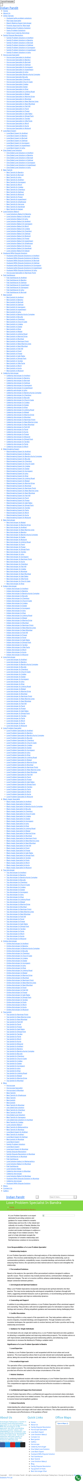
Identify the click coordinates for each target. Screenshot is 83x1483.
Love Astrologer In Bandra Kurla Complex (22, 664)
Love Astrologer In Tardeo (16, 716)
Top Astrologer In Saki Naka (17, 924)
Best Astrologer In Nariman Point (19, 559)
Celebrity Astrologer (11, 373)
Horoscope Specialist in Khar (17, 89)
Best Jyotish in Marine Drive (16, 336)
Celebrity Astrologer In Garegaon (19, 385)
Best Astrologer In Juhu (15, 554)
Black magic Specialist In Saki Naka (19, 853)
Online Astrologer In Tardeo (17, 1000)
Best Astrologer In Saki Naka (17, 576)
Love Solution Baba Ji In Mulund (18, 236)
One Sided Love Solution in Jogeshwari (21, 165)
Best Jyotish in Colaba (14, 324)
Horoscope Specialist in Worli (17, 123)
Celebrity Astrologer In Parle (17, 444)
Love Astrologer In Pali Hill (16, 703)
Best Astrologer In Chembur (17, 564)
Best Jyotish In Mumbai (15, 1139)
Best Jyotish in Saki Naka (15, 356)
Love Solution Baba (13, 1169)
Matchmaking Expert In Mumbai (18, 486)
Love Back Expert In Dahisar (17, 1137)
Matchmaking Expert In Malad (18, 481)
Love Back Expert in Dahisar (17, 140)
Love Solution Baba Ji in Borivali (18, 216)
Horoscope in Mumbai (15, 1090)
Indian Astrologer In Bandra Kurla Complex (22, 593)
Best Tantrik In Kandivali (15, 207)
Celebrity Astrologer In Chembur (18, 395)
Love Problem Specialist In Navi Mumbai (21, 772)
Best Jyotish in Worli (14, 366)
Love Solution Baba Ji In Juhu (17, 219)
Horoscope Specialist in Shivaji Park (20, 116)
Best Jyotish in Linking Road (16, 334)
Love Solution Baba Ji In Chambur (19, 231)
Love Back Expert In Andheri (17, 133)
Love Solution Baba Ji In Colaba (18, 229)
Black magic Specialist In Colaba (18, 816)
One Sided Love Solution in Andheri (19, 153)
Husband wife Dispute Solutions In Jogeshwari (24, 268)
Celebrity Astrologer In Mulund (18, 437)
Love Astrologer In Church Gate (18, 672)
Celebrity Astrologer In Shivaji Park (19, 439)
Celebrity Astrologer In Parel (17, 429)
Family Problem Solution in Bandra (19, 40)
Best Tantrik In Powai (14, 197)
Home (5, 11)
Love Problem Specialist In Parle (18, 789)
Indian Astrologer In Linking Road (19, 615)
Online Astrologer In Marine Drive (19, 975)
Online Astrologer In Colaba (17, 958)
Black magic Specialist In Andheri (19, 801)
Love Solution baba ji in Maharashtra (20, 1161)
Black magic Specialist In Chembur (19, 811)
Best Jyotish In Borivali (14, 302)
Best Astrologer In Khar (15, 584)
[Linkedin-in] (17, 1444)
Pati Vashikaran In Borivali (16, 292)
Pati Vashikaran (9, 275)
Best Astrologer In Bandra (16, 532)
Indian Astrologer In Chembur (17, 598)
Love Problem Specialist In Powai (19, 779)
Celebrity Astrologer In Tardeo (18, 442)
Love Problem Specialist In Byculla (19, 738)
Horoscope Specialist (14, 1088)
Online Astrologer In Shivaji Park (18, 997)
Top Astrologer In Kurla (15, 936)
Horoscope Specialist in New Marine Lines (22, 101)
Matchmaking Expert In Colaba (18, 466)
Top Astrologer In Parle (15, 931)
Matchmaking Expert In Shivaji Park (20, 505)
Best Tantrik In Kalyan (14, 209)
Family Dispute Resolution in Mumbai (20, 1154)
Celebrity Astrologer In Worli (17, 446)
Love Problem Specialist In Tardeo (19, 787)
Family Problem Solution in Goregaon (20, 47)
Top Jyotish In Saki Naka (15, 1029)
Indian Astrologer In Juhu (16, 610)
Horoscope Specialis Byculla (17, 77)
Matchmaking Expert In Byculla (18, 459)
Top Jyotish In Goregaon (15, 1066)
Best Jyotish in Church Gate (16, 322)
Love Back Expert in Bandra (16, 136)
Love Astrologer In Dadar (16, 677)
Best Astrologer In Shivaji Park (18, 549)
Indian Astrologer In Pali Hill (17, 632)
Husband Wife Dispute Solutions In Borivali (22, 260)
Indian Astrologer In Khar (16, 613)
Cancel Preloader (7, 1)
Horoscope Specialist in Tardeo (18, 118)
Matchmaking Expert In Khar (17, 476)
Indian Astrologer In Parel (16, 637)
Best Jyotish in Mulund (14, 371)
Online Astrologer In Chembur (18, 953)
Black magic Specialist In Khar (17, 826)
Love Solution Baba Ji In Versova (18, 246)
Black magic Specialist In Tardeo (18, 858)
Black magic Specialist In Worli (18, 863)
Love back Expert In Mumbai (17, 1149)
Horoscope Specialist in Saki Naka (19, 114)
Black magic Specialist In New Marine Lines (22, 841)
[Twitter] (7, 1444)
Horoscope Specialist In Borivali (18, 62)
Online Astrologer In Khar (16, 968)
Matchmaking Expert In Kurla (17, 515)
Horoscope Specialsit (11, 55)
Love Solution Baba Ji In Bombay (18, 1176)
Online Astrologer (10, 941)
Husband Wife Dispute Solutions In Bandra (22, 258)
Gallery (6, 1191)
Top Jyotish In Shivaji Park (16, 1032)
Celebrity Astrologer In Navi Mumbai (20, 424)
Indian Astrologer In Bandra (17, 591)
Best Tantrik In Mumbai (15, 1105)
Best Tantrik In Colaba (14, 187)
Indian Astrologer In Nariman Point (19, 625)
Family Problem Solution (15, 1144)
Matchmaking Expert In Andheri (18, 451)
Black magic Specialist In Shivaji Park (20, 855)
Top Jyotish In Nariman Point (17, 1014)
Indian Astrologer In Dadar (16, 606)
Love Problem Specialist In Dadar (19, 748)
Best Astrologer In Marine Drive (18, 525)
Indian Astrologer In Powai (16, 635)
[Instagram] (22, 1444)
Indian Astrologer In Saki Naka (18, 640)
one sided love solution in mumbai (19, 1120)
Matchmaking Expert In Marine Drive (20, 483)
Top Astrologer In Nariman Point (18, 909)
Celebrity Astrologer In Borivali (18, 380)
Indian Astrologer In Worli (16, 650)
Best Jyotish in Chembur (15, 319)
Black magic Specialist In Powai (18, 850)
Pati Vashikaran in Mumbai (16, 1156)
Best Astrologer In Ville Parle (17, 579)
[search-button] (75, 1197)
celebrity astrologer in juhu (16, 390)
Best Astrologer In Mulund (16, 539)
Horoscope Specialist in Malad (18, 94)
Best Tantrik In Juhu (13, 177)
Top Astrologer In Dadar (15, 890)
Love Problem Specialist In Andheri (19, 730)
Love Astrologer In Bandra (16, 662)
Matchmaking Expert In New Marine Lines (22, 491)
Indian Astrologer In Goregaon (18, 608)
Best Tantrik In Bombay (15, 1129)
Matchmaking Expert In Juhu (17, 473)
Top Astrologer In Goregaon (17, 892)
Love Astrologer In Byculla (16, 667)
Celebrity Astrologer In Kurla (17, 432)
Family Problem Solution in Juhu (18, 52)
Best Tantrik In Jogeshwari (16, 199)
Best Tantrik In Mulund (15, 194)
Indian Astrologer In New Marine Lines (21, 628)
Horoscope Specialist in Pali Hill (18, 106)
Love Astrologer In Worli (15, 721)
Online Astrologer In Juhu (16, 965)
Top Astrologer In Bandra (16, 875)
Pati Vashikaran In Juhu (15, 290)
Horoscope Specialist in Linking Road (20, 91)
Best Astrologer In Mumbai (16, 571)
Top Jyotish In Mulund (14, 1044)
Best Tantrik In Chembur (15, 189)
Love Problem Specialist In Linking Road (21, 757)
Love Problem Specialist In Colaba (19, 745)
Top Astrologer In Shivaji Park (17, 926)
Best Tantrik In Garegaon (16, 1117)
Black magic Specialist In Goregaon (19, 821)
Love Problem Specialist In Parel (18, 777)
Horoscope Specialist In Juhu (17, 72)
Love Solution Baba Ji (11, 211)
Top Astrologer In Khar (15, 897)
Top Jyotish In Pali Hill (14, 1022)
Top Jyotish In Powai (14, 1027)
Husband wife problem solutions (19, 18)
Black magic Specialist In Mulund (18, 868)
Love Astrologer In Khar (15, 684)
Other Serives (8, 16)
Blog (5, 1083)
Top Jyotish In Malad (14, 1076)
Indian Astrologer (10, 586)
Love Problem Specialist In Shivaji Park (21, 784)
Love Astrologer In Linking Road (18, 686)
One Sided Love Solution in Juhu (18, 167)
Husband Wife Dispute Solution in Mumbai (22, 1178)
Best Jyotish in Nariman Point (17, 341)
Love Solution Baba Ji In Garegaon (19, 224)
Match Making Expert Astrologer (18, 23)
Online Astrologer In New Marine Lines (21, 983)
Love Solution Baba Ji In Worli (17, 226)
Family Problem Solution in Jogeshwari (21, 50)
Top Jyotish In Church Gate (16, 1058)
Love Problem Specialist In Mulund (19, 797)
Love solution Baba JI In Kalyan (18, 251)
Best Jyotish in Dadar (14, 326)
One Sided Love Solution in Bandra (19, 155)
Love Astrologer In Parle (15, 718)
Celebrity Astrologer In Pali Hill (18, 427)
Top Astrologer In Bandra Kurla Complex (21, 877)
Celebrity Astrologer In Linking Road (20, 410)
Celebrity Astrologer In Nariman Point (20, 420)
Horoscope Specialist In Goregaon (19, 67)
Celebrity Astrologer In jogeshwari (19, 388)
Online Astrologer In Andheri (17, 943)
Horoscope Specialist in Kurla (17, 126)
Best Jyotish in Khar (13, 329)
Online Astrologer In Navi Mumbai (19, 985)
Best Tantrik (7, 170)
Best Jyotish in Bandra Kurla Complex (20, 314)
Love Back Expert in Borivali (16, 138)
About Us (6, 13)
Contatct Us (7, 1188)
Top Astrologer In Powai (15, 921)
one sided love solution (15, 1107)
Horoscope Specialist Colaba (17, 84)
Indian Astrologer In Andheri (17, 588)
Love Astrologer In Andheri (16, 659)
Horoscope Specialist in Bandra (18, 60)
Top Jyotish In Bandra (14, 1049)
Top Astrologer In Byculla (16, 880)
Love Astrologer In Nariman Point (19, 696)
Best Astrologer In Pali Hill (16, 566)
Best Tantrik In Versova (15, 204)
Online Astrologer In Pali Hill (17, 990)
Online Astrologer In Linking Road (19, 970)
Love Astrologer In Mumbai (16, 694)
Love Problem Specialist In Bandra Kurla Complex (25, 735)
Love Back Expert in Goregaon (17, 143)
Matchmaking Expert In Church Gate (20, 464)
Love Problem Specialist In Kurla (18, 794)
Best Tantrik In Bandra (14, 172)
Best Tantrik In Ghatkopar (16, 202)
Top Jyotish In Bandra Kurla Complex (20, 1051)
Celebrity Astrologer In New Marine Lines (22, 422)
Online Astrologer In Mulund (17, 1009)
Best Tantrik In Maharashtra (17, 1127)
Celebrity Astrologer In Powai (17, 434)
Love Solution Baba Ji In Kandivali (18, 248)
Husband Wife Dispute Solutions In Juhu (21, 270)
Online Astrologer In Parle (16, 1002)
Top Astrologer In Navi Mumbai (18, 914)
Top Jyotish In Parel (13, 1024)
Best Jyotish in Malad (14, 331)
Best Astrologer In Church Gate (18, 581)
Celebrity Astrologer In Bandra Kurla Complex (23, 393)
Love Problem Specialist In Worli (18, 792)
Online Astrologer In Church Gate (19, 956)
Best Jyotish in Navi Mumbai (17, 346)
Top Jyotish (7, 1012)
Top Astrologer (9, 870)
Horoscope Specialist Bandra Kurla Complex (23, 74)
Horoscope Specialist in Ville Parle (19, 121)
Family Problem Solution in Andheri (19, 38)
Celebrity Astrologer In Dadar (17, 405)
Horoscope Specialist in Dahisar (18, 65)
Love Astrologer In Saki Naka (17, 711)
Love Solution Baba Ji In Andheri (18, 221)
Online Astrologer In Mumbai (17, 978)
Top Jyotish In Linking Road (16, 1073)
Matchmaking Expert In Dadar (18, 468)
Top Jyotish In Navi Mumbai (16, 1019)
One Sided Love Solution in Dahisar (19, 160)
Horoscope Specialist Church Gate (19, 82)
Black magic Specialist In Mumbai (19, 836)
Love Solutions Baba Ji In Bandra (18, 214)
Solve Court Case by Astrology (17, 33)
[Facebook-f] (2, 1444)
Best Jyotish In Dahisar (15, 304)
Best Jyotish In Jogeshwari (16, 309)
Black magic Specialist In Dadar (18, 819)
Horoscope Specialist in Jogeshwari (19, 69)
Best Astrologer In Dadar (16, 537)
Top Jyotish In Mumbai (14, 1080)
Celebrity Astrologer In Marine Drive (20, 415)
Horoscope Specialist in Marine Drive (20, 96)
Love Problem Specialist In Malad (19, 760)
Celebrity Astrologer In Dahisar (18, 383)
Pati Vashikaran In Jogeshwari (17, 285)
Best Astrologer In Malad (16, 522)
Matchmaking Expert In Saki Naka (19, 503)
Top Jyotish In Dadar (14, 1063)
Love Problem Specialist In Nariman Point (22, 767)
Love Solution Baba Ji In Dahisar (18, 233)
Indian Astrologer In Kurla (16, 652)
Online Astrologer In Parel (16, 987)
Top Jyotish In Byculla (14, 1054)
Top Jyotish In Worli (13, 1039)
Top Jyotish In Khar (13, 1071)
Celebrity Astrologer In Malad (17, 412)
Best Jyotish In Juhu (13, 312)
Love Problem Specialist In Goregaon (20, 750)
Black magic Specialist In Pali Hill (18, 845)
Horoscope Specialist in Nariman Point (21, 273)
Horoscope (10, 1085)
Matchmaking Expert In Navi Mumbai (20, 493)
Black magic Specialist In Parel (17, 848)
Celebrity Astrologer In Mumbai (18, 417)
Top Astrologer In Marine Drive (18, 904)
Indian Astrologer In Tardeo (17, 645)
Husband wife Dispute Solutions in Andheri (22, 255)
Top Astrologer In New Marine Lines (20, 912)
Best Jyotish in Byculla (14, 317)
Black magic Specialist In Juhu (17, 823)
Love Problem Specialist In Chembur (20, 740)
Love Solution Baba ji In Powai (17, 238)
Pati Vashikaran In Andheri (16, 278)
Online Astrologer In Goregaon (18, 963)
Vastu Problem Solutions (15, 30)
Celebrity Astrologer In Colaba (17, 402)
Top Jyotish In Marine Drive (16, 1078)
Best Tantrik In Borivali (15, 175)
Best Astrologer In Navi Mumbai (18, 574)
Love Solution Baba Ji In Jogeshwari (19, 241)
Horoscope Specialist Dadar (17, 87)
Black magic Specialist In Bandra (18, 804)
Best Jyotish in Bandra (14, 300)
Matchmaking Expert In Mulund (18, 517)
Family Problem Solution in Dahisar (19, 45)
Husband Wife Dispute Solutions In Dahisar (23, 263)
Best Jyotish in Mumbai (15, 339)
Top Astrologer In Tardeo (16, 929)
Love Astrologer (9, 657)
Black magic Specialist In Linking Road (20, 828)
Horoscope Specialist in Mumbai (18, 99)
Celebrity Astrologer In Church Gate (20, 400)
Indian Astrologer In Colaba (17, 603)
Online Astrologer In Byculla (17, 951)
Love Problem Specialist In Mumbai (19, 765)
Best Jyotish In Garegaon (15, 307)
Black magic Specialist (11, 799)
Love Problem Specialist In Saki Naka (20, 782)
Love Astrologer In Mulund (16, 726)
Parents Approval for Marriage (18, 25)
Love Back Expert (9, 131)
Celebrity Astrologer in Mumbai (18, 1171)
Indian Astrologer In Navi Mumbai (19, 630)
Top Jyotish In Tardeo (14, 1034)
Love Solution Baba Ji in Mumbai (18, 1164)
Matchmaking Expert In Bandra (18, 454)
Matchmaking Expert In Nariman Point (21, 488)
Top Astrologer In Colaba (16, 887)
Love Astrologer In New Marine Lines (20, 699)
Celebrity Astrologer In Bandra (18, 378)
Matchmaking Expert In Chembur (19, 461)
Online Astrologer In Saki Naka (18, 995)
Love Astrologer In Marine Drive (18, 691)
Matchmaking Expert (11, 449)
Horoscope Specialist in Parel (17, 109)
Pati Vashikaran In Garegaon (17, 287)
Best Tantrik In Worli (14, 185)
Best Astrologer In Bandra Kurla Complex (22, 535)
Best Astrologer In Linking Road (18, 542)
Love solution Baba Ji (14, 1125)
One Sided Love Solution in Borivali (19, 158)
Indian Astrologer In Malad (16, 618)
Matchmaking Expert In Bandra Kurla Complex (24, 456)
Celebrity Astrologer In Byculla (18, 397)
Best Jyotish (7, 295)
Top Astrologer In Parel (15, 919)
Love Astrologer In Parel (15, 706)
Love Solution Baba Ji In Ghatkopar (19, 243)
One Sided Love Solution (12, 150)
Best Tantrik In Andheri (15, 180)
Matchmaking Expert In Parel (17, 498)
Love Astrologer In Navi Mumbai (18, 701)
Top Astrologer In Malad (15, 902)
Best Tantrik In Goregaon (16, 182)
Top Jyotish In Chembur (15, 1056)
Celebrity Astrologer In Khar (17, 407)
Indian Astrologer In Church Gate (19, 601)
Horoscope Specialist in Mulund (18, 128)
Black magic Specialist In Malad (18, 831)
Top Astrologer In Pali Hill (16, 916)
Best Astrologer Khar (39, 1471)
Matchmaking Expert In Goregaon (19, 471)
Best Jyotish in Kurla (14, 368)
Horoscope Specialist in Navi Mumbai (20, 104)
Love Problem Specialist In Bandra (19, 733)
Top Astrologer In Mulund (16, 938)
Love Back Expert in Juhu (15, 148)
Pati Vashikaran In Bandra (16, 280)
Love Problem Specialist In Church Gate (21, 743)
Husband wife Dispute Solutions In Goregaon (23, 265)
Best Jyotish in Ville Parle (15, 363)
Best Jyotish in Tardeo (14, 361)
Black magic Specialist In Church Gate (20, 814)
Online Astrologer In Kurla (16, 1007)
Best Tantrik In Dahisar (15, 192)
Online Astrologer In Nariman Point (20, 980)
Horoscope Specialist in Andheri (18, 57)
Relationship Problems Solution (18, 28)
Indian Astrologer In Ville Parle (18, 647)
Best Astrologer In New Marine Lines (20, 530)
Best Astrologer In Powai (15, 547)
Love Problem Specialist (12, 728)
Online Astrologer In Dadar (16, 961)
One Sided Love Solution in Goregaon (20, 162)
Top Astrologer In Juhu (15, 894)
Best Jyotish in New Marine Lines (18, 344)
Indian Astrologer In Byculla (17, 596)
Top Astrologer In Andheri (16, 872)
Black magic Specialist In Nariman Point (21, 838)
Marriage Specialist (13, 20)
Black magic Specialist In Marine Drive (20, 833)
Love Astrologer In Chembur (17, 669)
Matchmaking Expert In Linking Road (20, 478)
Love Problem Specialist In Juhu (18, 752)
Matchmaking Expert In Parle (17, 510)
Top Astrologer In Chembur (16, 882)
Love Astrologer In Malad (16, 689)
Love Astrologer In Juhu (15, 681)
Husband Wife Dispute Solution (15, 253)
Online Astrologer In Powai (16, 992)
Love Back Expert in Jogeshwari (18, 145)
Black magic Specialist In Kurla (18, 865)
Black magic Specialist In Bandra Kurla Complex (24, 806)
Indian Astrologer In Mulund (17, 655)
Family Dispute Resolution (13, 35)
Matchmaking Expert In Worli (17, 513)
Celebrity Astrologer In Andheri (18, 375)
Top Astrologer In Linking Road (18, 899)
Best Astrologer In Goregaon (17, 557)
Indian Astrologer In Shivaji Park (18, 642)
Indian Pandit (9, 8)
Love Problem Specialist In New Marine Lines (23, 770)
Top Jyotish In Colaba (14, 1061)
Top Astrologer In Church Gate (18, 885)
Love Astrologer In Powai (16, 708)
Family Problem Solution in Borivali (19, 43)
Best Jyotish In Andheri (15, 297)
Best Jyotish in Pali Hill (14, 349)
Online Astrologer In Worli (16, 1005)
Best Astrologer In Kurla (15, 561)
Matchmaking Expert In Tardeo (18, 508)
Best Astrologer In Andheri (16, 527)
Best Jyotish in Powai (14, 353)
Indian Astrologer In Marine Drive (19, 620)
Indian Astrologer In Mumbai (17, 623)
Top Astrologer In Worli (15, 934)
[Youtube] (12, 1444)
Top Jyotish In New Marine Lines (18, 1017)
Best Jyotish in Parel (13, 351)
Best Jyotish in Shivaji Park (16, 358)
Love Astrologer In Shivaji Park (18, 713)
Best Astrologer (9, 520)
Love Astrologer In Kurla (15, 723)
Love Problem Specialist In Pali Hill (19, 774)
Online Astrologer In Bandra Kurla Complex (23, 948)
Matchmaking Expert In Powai (17, 500)
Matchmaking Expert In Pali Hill (18, 495)
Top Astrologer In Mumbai (16, 907)
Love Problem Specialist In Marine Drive (21, 762)
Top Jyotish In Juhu (13, 1068)
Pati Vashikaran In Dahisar (16, 282)
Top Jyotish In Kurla (13, 1041)
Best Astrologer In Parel (15, 544)
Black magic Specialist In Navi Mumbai (21, 843)
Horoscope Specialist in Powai (17, 111)
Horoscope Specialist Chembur (18, 79)
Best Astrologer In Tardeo (16, 552)
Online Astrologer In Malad (16, 973)
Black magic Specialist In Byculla (18, 809)
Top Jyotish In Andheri (14, 1046)
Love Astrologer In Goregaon (17, 679)
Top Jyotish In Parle (13, 1036)
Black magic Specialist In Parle (17, 860)
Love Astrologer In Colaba (16, 674)
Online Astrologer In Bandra (17, 946)
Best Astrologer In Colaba (16, 569)
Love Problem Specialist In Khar (18, 755)
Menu (5, 1186)
